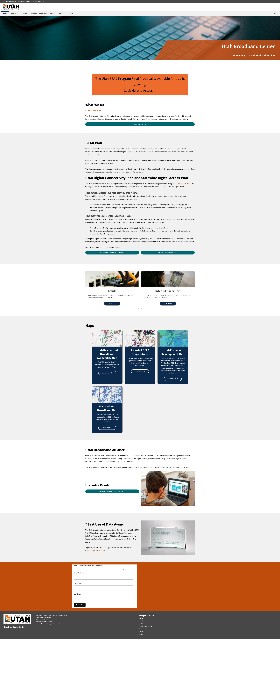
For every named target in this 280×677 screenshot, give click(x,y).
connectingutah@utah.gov (95, 550)
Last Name (77, 594)
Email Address (79, 573)
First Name (78, 584)
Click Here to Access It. (140, 90)
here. (189, 467)
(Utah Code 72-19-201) (94, 110)
